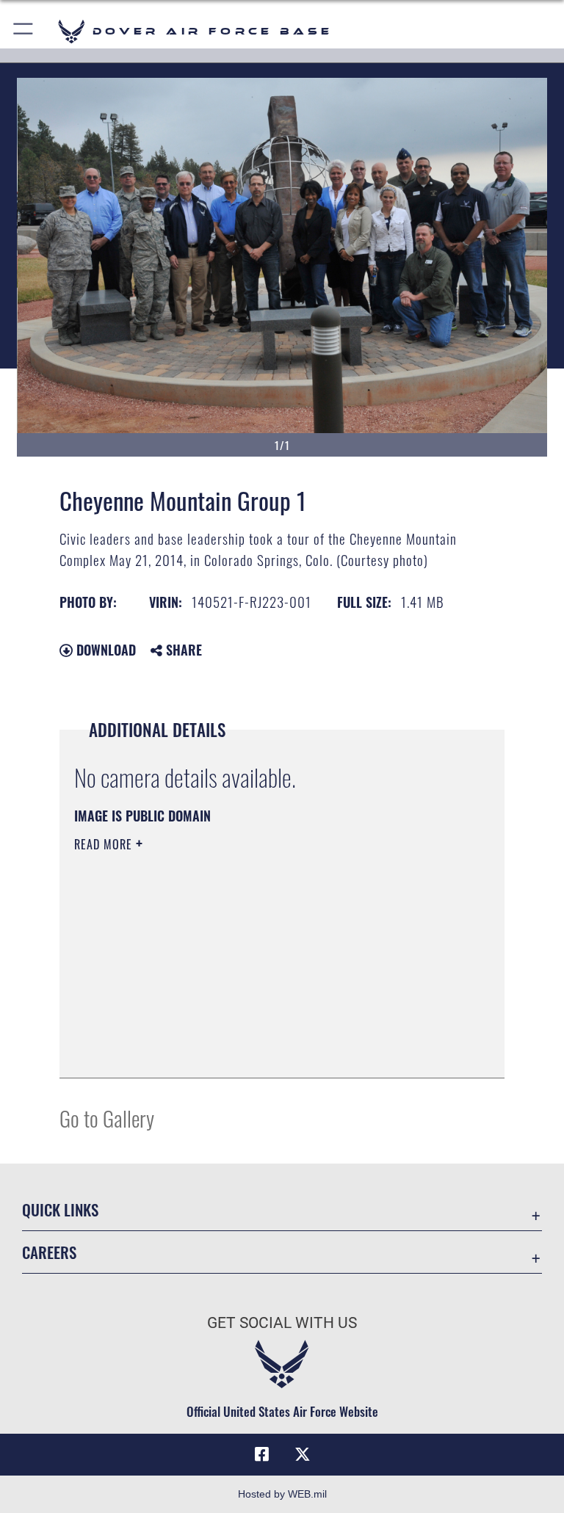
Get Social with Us (282, 1323)
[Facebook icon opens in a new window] (261, 1454)
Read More (105, 844)
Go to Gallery (106, 1117)
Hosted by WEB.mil (282, 1494)
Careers (49, 1252)
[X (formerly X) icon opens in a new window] (303, 1454)
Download (104, 649)
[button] (24, 31)
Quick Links (60, 1209)
